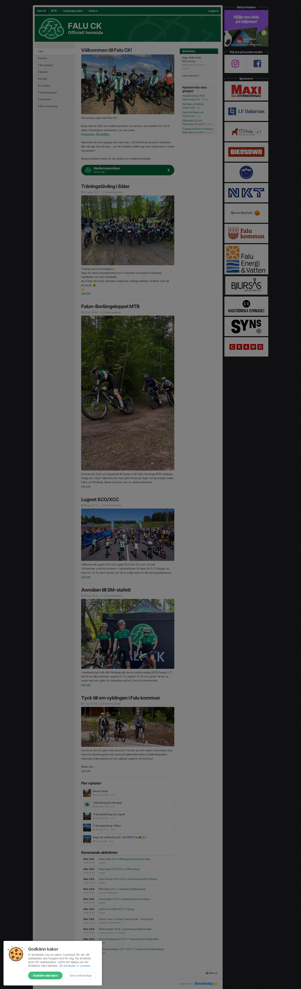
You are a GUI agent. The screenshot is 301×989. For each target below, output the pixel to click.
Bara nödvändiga (81, 975)
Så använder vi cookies (74, 965)
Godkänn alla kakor (45, 975)
